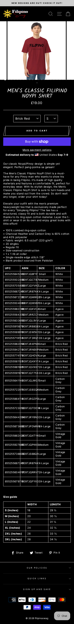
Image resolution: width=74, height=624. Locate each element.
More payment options (37, 149)
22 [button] (66, 80)
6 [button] (18, 80)
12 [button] (36, 80)
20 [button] (60, 80)
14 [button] (42, 80)
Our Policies (37, 568)
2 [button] (5, 80)
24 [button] (72, 80)
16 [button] (48, 80)
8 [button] (24, 80)
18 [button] (54, 80)
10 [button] (30, 80)
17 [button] (51, 80)
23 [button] (69, 80)
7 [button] (21, 80)
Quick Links (37, 578)
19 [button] (57, 80)
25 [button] (37, 83)
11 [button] (33, 80)
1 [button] (2, 80)
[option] (37, 3)
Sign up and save (37, 589)
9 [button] (27, 80)
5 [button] (15, 80)
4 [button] (12, 80)
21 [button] (63, 80)
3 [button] (9, 80)
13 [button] (39, 80)
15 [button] (45, 80)
